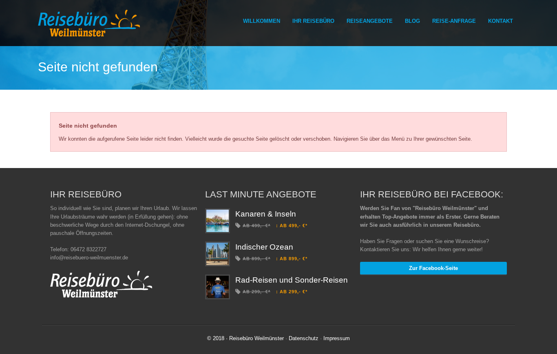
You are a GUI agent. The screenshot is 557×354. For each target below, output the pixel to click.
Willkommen (261, 21)
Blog (412, 21)
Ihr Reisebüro (313, 21)
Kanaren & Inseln (265, 214)
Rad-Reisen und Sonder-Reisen (291, 280)
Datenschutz (303, 338)
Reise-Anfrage (454, 21)
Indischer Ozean (264, 247)
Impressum (336, 338)
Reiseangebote (370, 21)
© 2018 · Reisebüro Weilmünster (245, 338)
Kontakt (500, 21)
